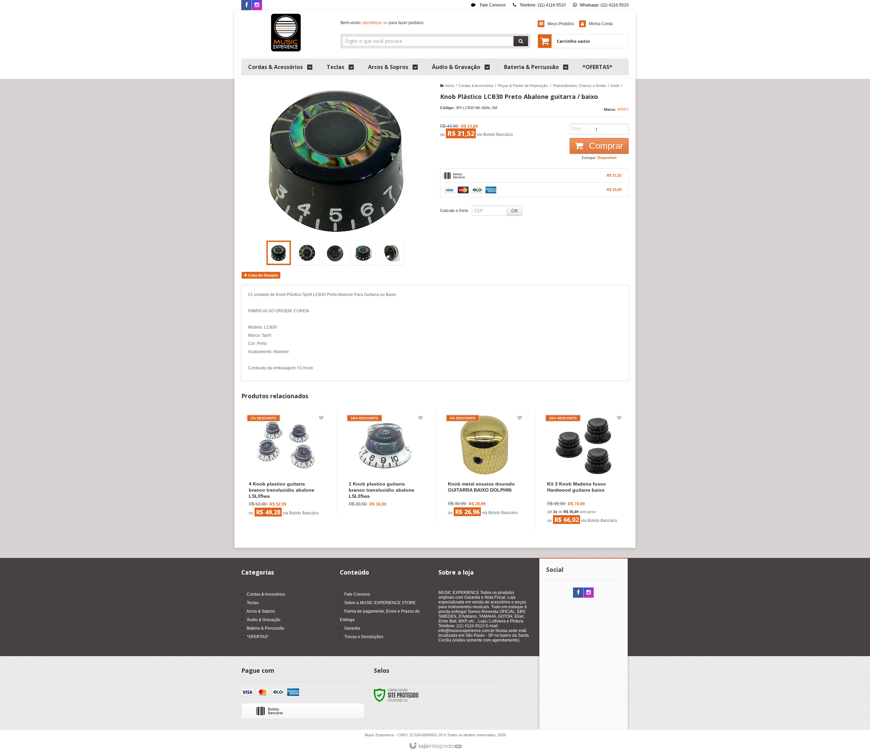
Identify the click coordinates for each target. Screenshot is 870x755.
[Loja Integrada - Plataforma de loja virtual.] (435, 746)
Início (449, 86)
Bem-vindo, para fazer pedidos (382, 22)
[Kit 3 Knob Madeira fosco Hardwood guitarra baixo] (583, 471)
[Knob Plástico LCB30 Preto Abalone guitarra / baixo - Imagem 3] (335, 253)
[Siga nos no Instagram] (257, 5)
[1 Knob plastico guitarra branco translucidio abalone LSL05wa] (385, 463)
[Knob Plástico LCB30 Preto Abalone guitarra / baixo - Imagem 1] (278, 253)
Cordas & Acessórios (475, 86)
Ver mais (289, 492)
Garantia (352, 628)
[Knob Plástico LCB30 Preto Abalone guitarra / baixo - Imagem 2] (307, 253)
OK (514, 210)
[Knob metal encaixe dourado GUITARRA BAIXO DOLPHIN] (484, 467)
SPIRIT (623, 109)
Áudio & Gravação (263, 619)
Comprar (605, 146)
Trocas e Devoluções (363, 636)
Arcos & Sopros (260, 611)
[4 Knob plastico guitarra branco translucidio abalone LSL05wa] (285, 467)
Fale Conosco (492, 5)
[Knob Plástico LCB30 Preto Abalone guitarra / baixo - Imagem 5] (391, 253)
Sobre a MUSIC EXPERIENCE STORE (380, 602)
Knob (615, 86)
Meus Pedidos (560, 23)
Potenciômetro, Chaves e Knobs (579, 86)
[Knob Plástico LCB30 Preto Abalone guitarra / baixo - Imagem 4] (363, 253)
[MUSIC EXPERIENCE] (286, 33)
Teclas (253, 602)
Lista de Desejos (262, 275)
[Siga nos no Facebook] (246, 5)
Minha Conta (601, 23)
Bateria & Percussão (265, 628)
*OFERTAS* (258, 636)
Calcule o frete (454, 210)
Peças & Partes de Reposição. (523, 86)
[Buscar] (521, 41)
